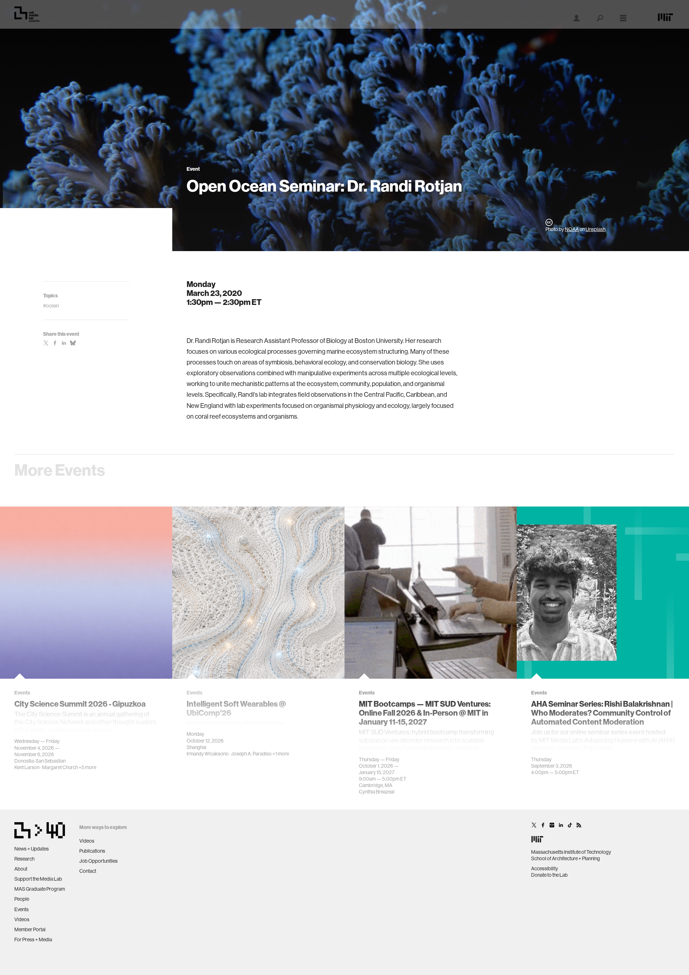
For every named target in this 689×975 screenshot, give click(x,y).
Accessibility (544, 868)
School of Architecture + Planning (565, 858)
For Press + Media (33, 939)
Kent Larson (26, 767)
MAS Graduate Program (39, 889)
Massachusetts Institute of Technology (571, 852)
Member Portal (30, 929)
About (20, 869)
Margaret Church (60, 767)
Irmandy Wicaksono (208, 753)
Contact (87, 871)
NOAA (572, 229)
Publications (92, 851)
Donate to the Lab (549, 875)
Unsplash (595, 229)
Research (24, 859)
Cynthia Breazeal (376, 791)
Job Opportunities (98, 861)
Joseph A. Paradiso (251, 753)
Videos (21, 919)
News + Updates (31, 849)
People (21, 899)
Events (21, 909)
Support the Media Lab (38, 879)
